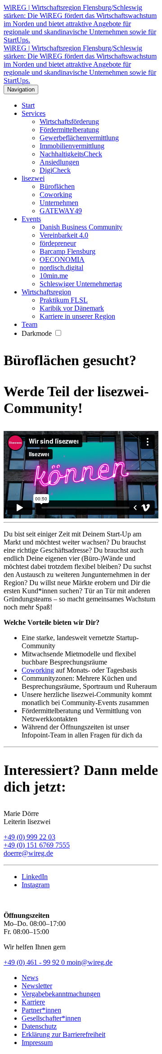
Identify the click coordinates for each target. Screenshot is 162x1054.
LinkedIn (35, 876)
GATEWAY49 (61, 211)
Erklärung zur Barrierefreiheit (63, 1034)
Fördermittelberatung (69, 129)
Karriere (33, 1002)
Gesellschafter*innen (51, 1018)
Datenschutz (39, 1026)
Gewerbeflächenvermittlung (79, 138)
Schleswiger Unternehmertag (81, 284)
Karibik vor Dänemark (72, 308)
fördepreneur (58, 243)
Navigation (21, 89)
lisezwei (33, 178)
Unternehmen (59, 202)
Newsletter (37, 986)
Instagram (36, 885)
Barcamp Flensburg (67, 251)
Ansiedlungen (59, 162)
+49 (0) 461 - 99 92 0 (35, 962)
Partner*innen (41, 1010)
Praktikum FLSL (64, 300)
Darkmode (38, 333)
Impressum (37, 1042)
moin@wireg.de (89, 962)
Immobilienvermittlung (72, 146)
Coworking (56, 194)
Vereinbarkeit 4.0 (64, 235)
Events (31, 219)
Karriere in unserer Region (77, 316)
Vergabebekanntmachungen (61, 994)
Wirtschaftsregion (46, 292)
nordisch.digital (61, 267)
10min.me (54, 276)
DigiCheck (55, 170)
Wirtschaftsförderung (69, 121)
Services (33, 113)
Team (29, 324)
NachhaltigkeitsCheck (71, 154)
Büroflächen (57, 186)
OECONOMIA (62, 259)
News (30, 977)
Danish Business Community (81, 227)
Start (28, 105)
